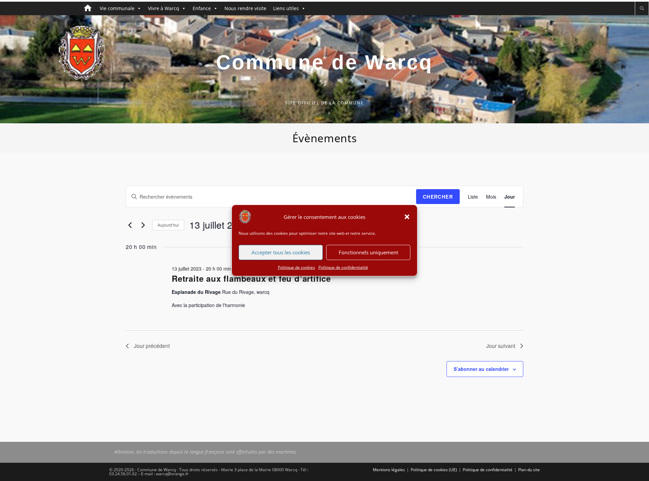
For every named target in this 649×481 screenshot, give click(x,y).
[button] (407, 216)
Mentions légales (389, 470)
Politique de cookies (296, 267)
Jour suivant (500, 346)
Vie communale (117, 8)
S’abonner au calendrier (481, 368)
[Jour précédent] (130, 225)
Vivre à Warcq (163, 8)
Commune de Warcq (324, 62)
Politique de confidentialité (343, 267)
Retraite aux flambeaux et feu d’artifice (251, 278)
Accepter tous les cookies (280, 252)
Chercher (438, 196)
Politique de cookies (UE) (434, 470)
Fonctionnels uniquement (368, 252)
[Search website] (642, 8)
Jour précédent (152, 346)
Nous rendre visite (245, 8)
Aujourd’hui (168, 225)
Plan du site (529, 470)
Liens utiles (286, 8)
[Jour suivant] (143, 225)
